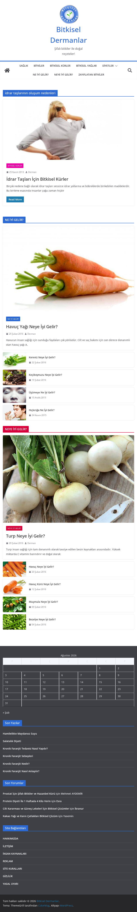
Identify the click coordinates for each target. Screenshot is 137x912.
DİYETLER (108, 65)
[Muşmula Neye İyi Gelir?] (14, 604)
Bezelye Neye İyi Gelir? (42, 619)
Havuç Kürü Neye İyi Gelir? (44, 584)
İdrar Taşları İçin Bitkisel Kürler (37, 179)
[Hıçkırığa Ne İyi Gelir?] (14, 412)
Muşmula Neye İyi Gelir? (43, 601)
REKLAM (8, 861)
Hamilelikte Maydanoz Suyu (20, 733)
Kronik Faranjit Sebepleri (18, 756)
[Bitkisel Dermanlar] (7, 70)
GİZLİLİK (8, 876)
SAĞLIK (23, 65)
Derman (32, 172)
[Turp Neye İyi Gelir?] (68, 479)
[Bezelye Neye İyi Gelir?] (14, 622)
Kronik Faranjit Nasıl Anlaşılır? (21, 771)
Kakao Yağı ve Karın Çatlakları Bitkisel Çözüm (30, 816)
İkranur (79, 808)
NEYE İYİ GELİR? (63, 74)
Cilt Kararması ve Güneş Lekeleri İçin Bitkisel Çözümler (36, 808)
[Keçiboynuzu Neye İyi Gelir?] (14, 377)
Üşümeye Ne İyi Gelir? (42, 392)
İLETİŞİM (8, 846)
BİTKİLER (39, 65)
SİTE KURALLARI (12, 868)
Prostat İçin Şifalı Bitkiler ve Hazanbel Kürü (29, 793)
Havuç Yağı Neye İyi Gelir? (32, 326)
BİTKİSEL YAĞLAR (86, 65)
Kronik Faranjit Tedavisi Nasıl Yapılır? (25, 748)
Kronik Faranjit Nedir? (16, 763)
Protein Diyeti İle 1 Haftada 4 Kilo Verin (27, 801)
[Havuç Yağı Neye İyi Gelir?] (68, 269)
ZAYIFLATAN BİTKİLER (91, 74)
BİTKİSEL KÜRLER (60, 65)
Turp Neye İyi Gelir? (25, 536)
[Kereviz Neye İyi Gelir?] (14, 360)
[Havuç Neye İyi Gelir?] (14, 569)
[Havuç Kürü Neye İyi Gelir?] (14, 587)
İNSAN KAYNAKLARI (14, 853)
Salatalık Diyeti (12, 741)
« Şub (6, 712)
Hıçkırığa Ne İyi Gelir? (41, 410)
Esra (59, 801)
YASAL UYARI (10, 883)
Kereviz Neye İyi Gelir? (42, 357)
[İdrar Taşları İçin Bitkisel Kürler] (68, 129)
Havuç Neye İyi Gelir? (41, 566)
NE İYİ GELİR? (41, 74)
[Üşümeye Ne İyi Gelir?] (14, 395)
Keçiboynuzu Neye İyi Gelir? (45, 374)
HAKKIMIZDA (10, 838)
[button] (116, 66)
